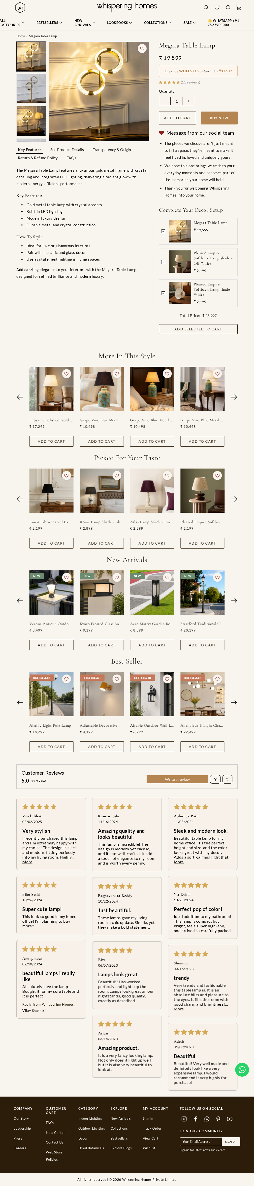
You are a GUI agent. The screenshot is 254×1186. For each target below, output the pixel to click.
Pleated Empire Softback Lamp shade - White (213, 289)
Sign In (148, 1118)
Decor (83, 1138)
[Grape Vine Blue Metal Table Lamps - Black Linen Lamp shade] (102, 389)
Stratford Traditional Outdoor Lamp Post (203, 623)
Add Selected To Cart (198, 329)
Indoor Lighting (90, 1118)
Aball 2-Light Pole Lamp (50, 725)
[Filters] (215, 779)
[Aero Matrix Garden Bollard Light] (152, 592)
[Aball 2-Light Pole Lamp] (52, 694)
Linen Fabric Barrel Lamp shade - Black (52, 521)
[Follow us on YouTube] (229, 1119)
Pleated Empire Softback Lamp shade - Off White (213, 258)
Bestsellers (119, 1138)
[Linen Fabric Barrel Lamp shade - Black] (52, 491)
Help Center (55, 1133)
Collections (119, 1128)
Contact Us (54, 1142)
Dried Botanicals (91, 1148)
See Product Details (67, 149)
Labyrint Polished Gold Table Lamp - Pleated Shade (52, 420)
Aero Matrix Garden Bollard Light (152, 623)
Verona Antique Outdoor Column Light (52, 623)
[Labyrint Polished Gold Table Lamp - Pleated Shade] (52, 389)
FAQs (71, 157)
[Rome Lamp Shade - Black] (102, 491)
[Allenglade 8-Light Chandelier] (203, 694)
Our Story (21, 1118)
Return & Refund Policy (38, 157)
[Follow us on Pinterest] (218, 1119)
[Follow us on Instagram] (184, 1119)
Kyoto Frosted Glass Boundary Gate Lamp (102, 623)
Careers (20, 1148)
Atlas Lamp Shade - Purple (152, 521)
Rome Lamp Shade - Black (102, 521)
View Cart (151, 1138)
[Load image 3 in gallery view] (31, 121)
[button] (242, 1070)
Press (18, 1138)
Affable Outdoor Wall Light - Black (152, 725)
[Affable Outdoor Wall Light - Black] (152, 694)
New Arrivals (121, 1118)
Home (20, 36)
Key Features (29, 149)
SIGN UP (231, 1141)
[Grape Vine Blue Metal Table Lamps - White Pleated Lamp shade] (203, 389)
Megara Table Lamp (210, 222)
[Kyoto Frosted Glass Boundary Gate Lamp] (102, 592)
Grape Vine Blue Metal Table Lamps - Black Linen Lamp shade (102, 420)
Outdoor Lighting (91, 1128)
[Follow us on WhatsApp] (207, 1119)
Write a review (177, 779)
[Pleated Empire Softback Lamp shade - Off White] (203, 491)
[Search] (206, 7)
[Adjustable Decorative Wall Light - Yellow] (102, 694)
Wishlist (149, 1148)
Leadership (22, 1128)
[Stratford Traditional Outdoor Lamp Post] (203, 592)
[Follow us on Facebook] (195, 1119)
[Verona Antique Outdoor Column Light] (52, 592)
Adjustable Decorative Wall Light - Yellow (102, 725)
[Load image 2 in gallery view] (31, 89)
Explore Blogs (121, 1148)
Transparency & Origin (112, 149)
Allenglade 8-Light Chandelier (203, 725)
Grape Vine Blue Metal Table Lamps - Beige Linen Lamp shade (152, 420)
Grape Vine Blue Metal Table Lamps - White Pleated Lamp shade (203, 420)
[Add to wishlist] (142, 48)
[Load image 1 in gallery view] (31, 56)
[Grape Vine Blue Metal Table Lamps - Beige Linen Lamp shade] (152, 389)
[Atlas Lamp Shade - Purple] (152, 491)
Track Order (152, 1128)
